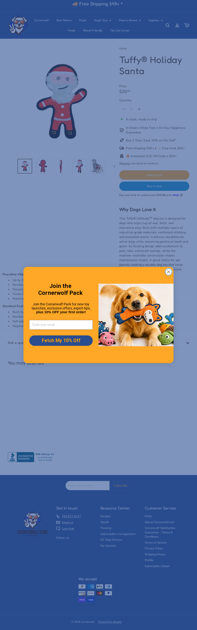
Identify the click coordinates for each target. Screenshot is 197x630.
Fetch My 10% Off (61, 340)
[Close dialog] (168, 271)
